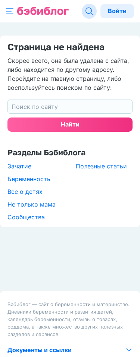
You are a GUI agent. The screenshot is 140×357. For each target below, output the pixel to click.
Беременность (28, 179)
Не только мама (31, 204)
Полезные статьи (101, 166)
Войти (117, 11)
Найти (70, 124)
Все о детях (25, 191)
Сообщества (26, 217)
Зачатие (19, 166)
